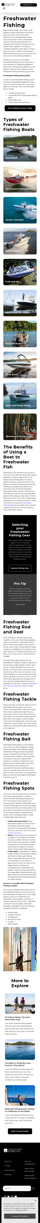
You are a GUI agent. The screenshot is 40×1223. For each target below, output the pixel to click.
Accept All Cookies (20, 1216)
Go (33, 1188)
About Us (8, 1161)
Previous (5, 950)
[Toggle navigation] (4, 8)
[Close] (35, 1200)
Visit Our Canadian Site (30, 1162)
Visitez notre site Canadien (30, 1170)
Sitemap (8, 1174)
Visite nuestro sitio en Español (30, 1177)
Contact (8, 1166)
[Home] (8, 4)
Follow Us (27, 5)
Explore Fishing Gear (20, 568)
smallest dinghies (14, 833)
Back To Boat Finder (20, 1131)
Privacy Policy (10, 1170)
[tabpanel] (20, 950)
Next (34, 950)
